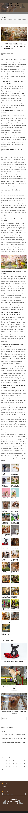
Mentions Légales (6, 788)
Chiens (15, 55)
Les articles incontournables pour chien (14, 661)
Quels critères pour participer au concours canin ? (14, 687)
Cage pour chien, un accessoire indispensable (14, 711)
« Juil (2, 774)
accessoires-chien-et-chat (9, 53)
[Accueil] (1, 19)
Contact (4, 786)
